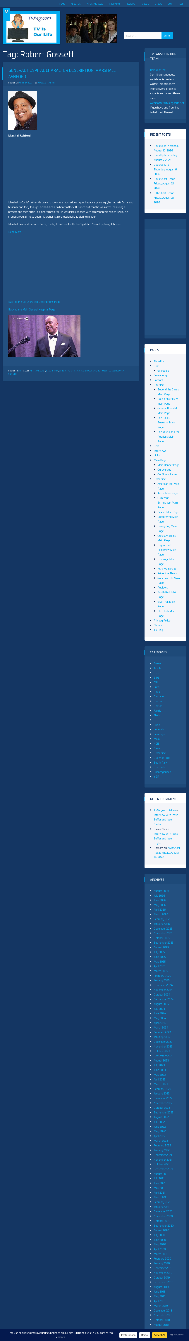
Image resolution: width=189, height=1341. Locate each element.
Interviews (115, 4)
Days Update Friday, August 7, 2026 (166, 157)
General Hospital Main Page (167, 410)
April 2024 (160, 1023)
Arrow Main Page (167, 493)
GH (19, 370)
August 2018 (161, 1324)
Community (160, 375)
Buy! (170, 4)
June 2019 (160, 1291)
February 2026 (162, 919)
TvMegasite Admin (46, 82)
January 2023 (162, 1093)
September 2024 (164, 999)
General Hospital (67, 370)
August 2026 (161, 890)
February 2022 (162, 1145)
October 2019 (162, 1277)
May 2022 (160, 1131)
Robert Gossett (109, 370)
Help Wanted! (158, 70)
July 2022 (159, 1122)
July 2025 (159, 952)
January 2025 (162, 980)
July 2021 (159, 1178)
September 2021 (163, 1169)
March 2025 (161, 971)
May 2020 (160, 1244)
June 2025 (160, 956)
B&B (156, 672)
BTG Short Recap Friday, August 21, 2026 (164, 198)
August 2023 (161, 1060)
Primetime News (95, 4)
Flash (157, 715)
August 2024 (161, 1004)
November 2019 (163, 1272)
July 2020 (159, 1235)
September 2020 (164, 1225)
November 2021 (163, 1159)
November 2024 (163, 989)
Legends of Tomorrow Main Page (166, 550)
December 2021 (163, 1155)
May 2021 (159, 1187)
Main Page (160, 460)
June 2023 (160, 1070)
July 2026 (159, 895)
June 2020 (160, 1239)
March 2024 (161, 1027)
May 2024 (160, 1018)
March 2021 (161, 1197)
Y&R (156, 776)
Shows (158, 4)
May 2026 (160, 905)
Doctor (158, 706)
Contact (158, 380)
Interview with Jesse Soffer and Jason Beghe (166, 820)
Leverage (159, 734)
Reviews (130, 4)
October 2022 (162, 1107)
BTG (156, 677)
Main (157, 739)
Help (180, 4)
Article (157, 668)
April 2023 (160, 1079)
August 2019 (161, 1287)
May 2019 (160, 1296)
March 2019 (161, 1305)
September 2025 (163, 942)
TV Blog (145, 4)
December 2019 (163, 1268)
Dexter (158, 701)
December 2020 (163, 1211)
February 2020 (162, 1258)
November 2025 (163, 933)
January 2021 (161, 1206)
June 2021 (159, 1183)
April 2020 (160, 1249)
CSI (156, 682)
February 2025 (162, 975)
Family (157, 710)
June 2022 (160, 1126)
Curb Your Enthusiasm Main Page (167, 503)
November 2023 (163, 1046)
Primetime (160, 479)
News (157, 748)
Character (40, 370)
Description (52, 370)
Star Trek (159, 767)
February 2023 (162, 1089)
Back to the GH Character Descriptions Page (34, 301)
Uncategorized (162, 772)
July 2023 (159, 1065)
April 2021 (159, 1192)
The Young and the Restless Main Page (168, 436)
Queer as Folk (162, 757)
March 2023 (161, 1084)
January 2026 (162, 923)
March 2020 (161, 1254)
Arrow (157, 663)
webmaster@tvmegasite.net (167, 103)
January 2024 (162, 1037)
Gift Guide (163, 370)
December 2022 (163, 1098)
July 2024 (159, 1008)
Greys (157, 724)
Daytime (159, 385)
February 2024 (162, 1032)
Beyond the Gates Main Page (168, 392)
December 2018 (163, 1310)
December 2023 (163, 1041)
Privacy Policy (162, 620)
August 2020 (161, 1230)
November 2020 (163, 1216)
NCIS (156, 743)
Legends (159, 729)
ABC (32, 370)
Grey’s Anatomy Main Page (166, 538)
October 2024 (162, 994)
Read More (14, 232)
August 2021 (161, 1173)
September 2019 (163, 1282)
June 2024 (160, 1013)
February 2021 (162, 1202)
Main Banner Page (168, 465)
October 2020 (162, 1220)
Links (157, 455)
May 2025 (160, 961)
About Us (76, 4)
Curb (156, 687)
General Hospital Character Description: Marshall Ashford (62, 73)
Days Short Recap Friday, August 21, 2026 (164, 184)
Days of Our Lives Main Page (167, 401)
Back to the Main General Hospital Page (31, 309)
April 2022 (160, 1136)
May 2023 (160, 1074)
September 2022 (163, 1112)
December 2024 (163, 985)
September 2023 (163, 1056)
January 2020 (162, 1263)
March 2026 (161, 914)
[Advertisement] (150, 16)
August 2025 (161, 947)
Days (157, 691)
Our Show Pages (167, 474)
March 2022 (161, 1140)
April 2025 (160, 966)
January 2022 (162, 1150)
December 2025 (163, 928)
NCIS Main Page (166, 568)
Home (62, 4)
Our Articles (164, 469)
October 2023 (162, 1051)
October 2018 (162, 1320)
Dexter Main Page (168, 512)
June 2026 (160, 900)
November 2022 (163, 1103)
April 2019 (159, 1301)
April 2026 (160, 909)
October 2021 (162, 1164)
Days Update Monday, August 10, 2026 (167, 148)
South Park (160, 762)
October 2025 (162, 938)
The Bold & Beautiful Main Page (166, 422)
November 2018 (163, 1315)
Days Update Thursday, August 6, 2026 (165, 169)
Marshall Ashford (90, 370)
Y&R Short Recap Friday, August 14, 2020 (167, 853)
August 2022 (161, 1117)
